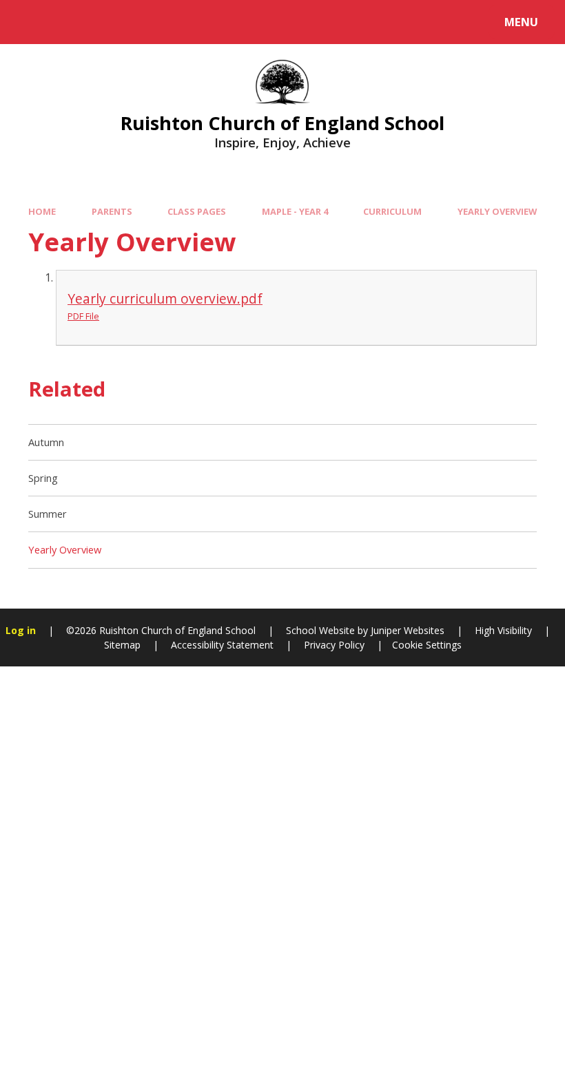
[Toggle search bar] (29, 22)
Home (42, 211)
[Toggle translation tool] (67, 22)
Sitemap (122, 644)
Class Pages (196, 211)
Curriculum (392, 211)
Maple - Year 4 (295, 211)
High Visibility (503, 630)
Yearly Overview (497, 211)
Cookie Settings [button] (427, 644)
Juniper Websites (406, 630)
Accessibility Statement (222, 644)
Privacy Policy (334, 644)
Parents (112, 211)
